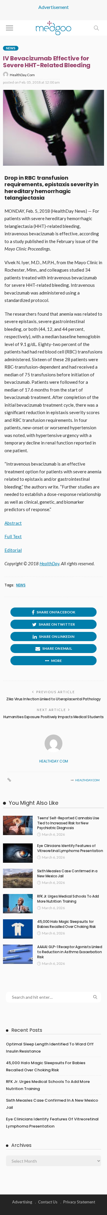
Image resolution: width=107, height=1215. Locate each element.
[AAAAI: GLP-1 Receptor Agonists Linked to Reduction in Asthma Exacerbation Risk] (18, 954)
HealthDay (49, 563)
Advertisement (53, 7)
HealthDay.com (22, 75)
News (10, 48)
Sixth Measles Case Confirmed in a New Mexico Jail (67, 873)
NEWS (21, 585)
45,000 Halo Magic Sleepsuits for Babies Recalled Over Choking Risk (66, 924)
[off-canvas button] (9, 28)
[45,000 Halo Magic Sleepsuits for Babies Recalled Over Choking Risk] (18, 929)
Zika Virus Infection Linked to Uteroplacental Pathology (53, 699)
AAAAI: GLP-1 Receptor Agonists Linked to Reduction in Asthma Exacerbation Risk (69, 951)
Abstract (13, 523)
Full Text (13, 536)
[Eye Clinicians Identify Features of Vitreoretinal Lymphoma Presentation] (18, 853)
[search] (96, 28)
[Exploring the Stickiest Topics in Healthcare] (53, 27)
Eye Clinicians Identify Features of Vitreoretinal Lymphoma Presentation (70, 848)
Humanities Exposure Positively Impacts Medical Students (53, 716)
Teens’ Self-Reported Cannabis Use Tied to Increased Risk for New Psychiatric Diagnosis (68, 823)
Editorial (13, 550)
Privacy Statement (79, 1202)
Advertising (22, 1202)
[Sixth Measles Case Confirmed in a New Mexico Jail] (18, 878)
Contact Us (47, 1202)
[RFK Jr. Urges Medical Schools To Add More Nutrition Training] (18, 903)
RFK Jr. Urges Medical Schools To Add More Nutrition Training (68, 899)
